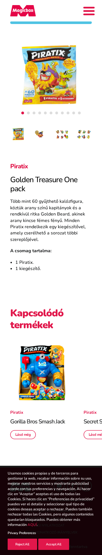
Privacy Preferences (22, 533)
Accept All (53, 544)
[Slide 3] (34, 113)
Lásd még (23, 434)
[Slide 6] (51, 113)
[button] (41, 372)
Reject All (22, 544)
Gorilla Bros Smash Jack (37, 421)
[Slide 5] (45, 113)
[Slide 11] (79, 113)
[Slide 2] (28, 113)
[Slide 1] (23, 113)
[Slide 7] (57, 113)
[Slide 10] (73, 113)
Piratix (19, 166)
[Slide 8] (62, 113)
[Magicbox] (23, 10)
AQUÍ (32, 524)
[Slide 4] (39, 113)
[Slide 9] (68, 113)
